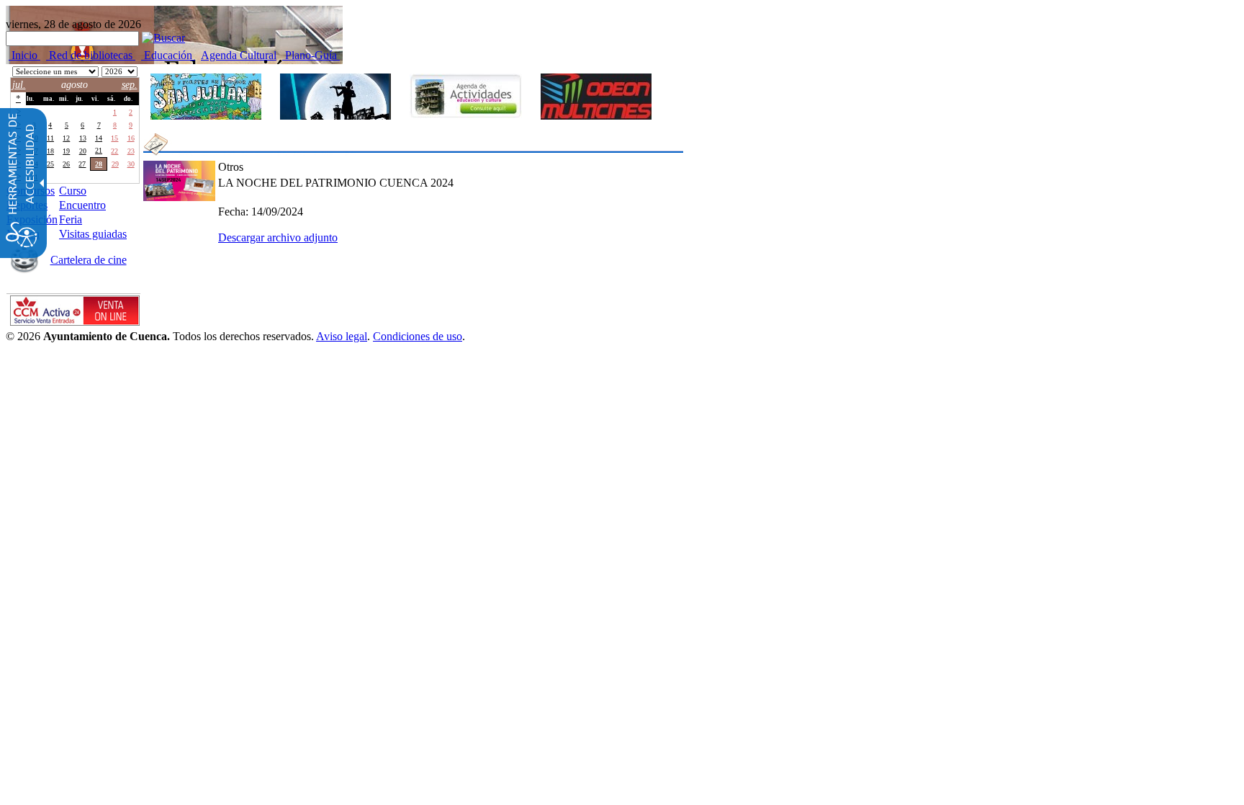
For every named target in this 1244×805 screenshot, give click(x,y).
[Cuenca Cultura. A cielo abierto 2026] (335, 96)
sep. (130, 84)
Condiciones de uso (417, 336)
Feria (70, 219)
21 (98, 150)
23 (131, 151)
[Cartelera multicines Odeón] (596, 96)
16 (131, 138)
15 (114, 138)
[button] (163, 38)
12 (66, 138)
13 (82, 138)
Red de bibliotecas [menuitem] (90, 55)
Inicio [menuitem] (24, 55)
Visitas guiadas (93, 234)
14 (98, 138)
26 (66, 164)
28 (50, 112)
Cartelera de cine (88, 260)
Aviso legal (341, 336)
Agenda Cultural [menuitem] (238, 55)
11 (50, 138)
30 (82, 112)
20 (82, 151)
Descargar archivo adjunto (278, 237)
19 (66, 151)
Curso (72, 190)
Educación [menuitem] (168, 55)
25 (50, 164)
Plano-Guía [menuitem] (311, 55)
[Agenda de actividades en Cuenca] (465, 95)
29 (66, 112)
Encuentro (82, 205)
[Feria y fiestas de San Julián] (205, 96)
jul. (19, 84)
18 (50, 151)
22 (114, 151)
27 (82, 164)
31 (98, 112)
